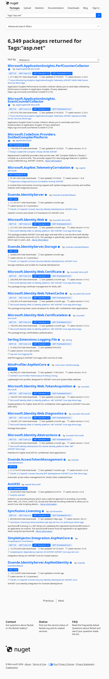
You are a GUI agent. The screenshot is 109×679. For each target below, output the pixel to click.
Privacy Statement (85, 664)
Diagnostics (15, 181)
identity (37, 230)
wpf (46, 522)
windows (40, 522)
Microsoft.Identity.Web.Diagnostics (36, 413)
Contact (11, 622)
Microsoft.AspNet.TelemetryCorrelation (39, 167)
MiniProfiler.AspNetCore (27, 364)
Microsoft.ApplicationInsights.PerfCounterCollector (48, 65)
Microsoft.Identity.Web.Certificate (35, 271)
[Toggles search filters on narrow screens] (98, 26)
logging (25, 354)
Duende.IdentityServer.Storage (32, 246)
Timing (54, 375)
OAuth (13, 209)
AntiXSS (14, 483)
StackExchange (72, 365)
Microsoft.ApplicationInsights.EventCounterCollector (32, 100)
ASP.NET (67, 80)
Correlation (43, 181)
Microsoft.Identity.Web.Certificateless (38, 315)
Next (61, 600)
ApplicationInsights (44, 80)
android (67, 522)
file (31, 354)
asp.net (13, 354)
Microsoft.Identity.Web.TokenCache (36, 293)
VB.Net (46, 151)
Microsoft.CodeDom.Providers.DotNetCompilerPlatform (32, 136)
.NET (52, 230)
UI (33, 230)
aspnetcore (77, 116)
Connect (31, 209)
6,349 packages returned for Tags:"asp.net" (45, 44)
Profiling (47, 375)
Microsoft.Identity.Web (26, 219)
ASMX (74, 80)
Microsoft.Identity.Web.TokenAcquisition (40, 386)
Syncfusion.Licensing (24, 510)
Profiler (26, 375)
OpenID (23, 209)
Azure (13, 80)
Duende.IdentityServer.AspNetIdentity (38, 562)
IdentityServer (57, 209)
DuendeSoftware (68, 195)
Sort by (12, 59)
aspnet (19, 140)
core (19, 354)
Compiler (31, 151)
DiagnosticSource (29, 181)
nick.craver (60, 365)
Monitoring (21, 80)
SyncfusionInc (56, 511)
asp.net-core (73, 552)
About (28, 664)
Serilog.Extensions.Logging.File (32, 339)
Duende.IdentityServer (26, 194)
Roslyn (13, 151)
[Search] (98, 15)
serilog (69, 340)
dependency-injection (33, 552)
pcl (72, 522)
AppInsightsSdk (23, 69)
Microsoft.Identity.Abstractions (32, 435)
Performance (36, 375)
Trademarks (12, 667)
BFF (45, 473)
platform (46, 230)
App (70, 230)
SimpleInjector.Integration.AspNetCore (39, 537)
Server (85, 80)
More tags (20, 82)
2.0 (18, 209)
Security (39, 209)
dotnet (45, 446)
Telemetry (58, 80)
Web (79, 80)
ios (61, 522)
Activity (52, 181)
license (32, 522)
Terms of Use (39, 664)
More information (53, 160)
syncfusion (15, 522)
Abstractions (33, 446)
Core (75, 209)
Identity (47, 209)
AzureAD (57, 220)
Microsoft (35, 69)
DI (45, 552)
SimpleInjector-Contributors (20, 541)
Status (43, 622)
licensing (25, 522)
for (40, 446)
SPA (75, 473)
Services (11, 82)
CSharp (39, 151)
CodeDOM (21, 151)
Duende (56, 195)
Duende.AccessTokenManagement (35, 459)
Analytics (31, 80)
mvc (58, 522)
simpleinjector (16, 552)
